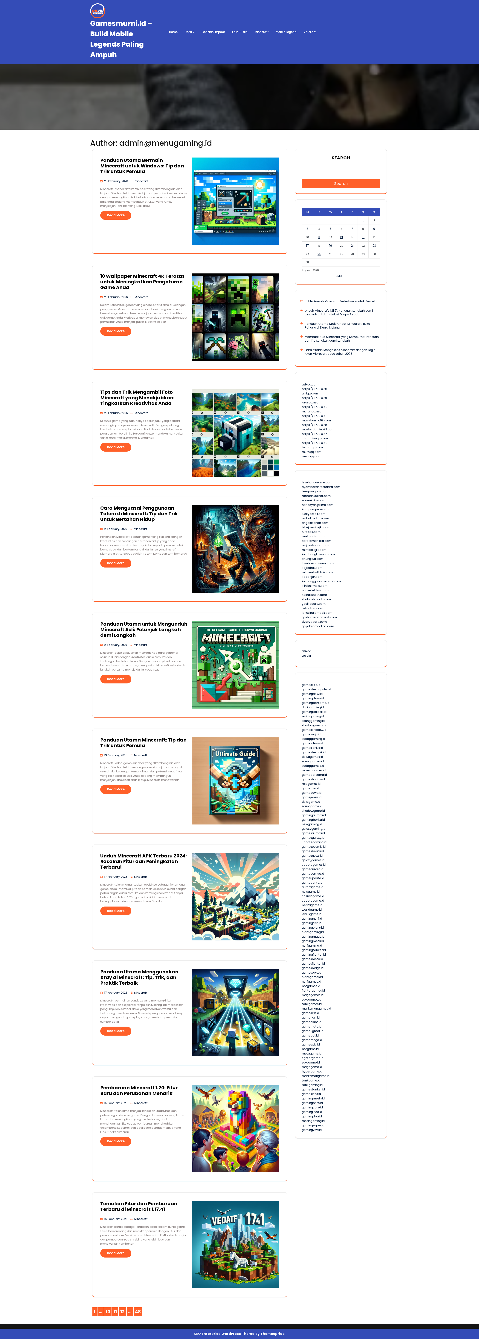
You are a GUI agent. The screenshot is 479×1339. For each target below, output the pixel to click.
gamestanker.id (313, 1089)
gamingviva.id (312, 1130)
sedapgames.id (313, 766)
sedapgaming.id (313, 739)
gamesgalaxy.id (313, 838)
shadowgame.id (313, 811)
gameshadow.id (313, 779)
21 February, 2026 (116, 529)
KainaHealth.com (314, 595)
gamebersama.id (314, 775)
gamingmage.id (313, 936)
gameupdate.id (313, 878)
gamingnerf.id (312, 918)
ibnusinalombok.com (317, 613)
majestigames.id (314, 770)
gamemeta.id (311, 1026)
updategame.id (313, 900)
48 (138, 1312)
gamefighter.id (312, 1031)
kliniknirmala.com (314, 586)
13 (341, 237)
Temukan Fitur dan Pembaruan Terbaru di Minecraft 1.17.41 (138, 1206)
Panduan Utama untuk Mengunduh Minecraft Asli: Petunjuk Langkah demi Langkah (143, 630)
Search (341, 158)
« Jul (339, 276)
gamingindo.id (312, 1112)
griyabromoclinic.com (318, 626)
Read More (116, 215)
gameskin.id (310, 1013)
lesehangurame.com (317, 482)
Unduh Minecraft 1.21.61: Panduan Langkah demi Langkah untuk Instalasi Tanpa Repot (339, 312)
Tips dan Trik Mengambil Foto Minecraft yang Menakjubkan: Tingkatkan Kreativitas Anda (137, 398)
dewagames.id (312, 757)
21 (352, 245)
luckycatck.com (313, 514)
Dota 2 (189, 32)
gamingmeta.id (313, 941)
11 (319, 237)
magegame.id (312, 1067)
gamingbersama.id (315, 703)
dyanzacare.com (314, 622)
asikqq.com (310, 384)
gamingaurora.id (314, 815)
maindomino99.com (316, 420)
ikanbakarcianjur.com (318, 563)
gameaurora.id (312, 869)
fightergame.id (312, 1058)
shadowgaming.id (314, 725)
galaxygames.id (313, 860)
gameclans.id (311, 1022)
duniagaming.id (313, 707)
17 (307, 245)
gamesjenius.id (312, 748)
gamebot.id (310, 1035)
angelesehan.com (315, 523)
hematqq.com (312, 447)
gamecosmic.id (313, 874)
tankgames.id (312, 1004)
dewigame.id (311, 802)
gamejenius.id (311, 797)
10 (109, 1312)
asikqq (306, 651)
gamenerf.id (311, 1017)
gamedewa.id (311, 793)
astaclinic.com (312, 608)
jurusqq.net (310, 402)
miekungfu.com (313, 536)
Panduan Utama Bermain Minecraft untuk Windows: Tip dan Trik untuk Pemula (142, 166)
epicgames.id (311, 999)
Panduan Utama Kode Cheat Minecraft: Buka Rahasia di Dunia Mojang (337, 326)
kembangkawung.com (318, 554)
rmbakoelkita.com (315, 518)
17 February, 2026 (116, 877)
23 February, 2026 (116, 297)
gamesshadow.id (314, 730)
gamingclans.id (313, 927)
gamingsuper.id (313, 1125)
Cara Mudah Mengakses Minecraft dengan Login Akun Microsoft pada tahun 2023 (340, 352)
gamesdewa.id (312, 743)
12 (123, 1312)
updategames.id (314, 865)
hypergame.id (312, 1071)
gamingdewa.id (313, 698)
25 (319, 254)
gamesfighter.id (313, 963)
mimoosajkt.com (314, 550)
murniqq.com (311, 452)
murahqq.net (311, 411)
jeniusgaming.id (313, 716)
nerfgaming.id (312, 945)
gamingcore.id (312, 1107)
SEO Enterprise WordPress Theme (224, 1334)
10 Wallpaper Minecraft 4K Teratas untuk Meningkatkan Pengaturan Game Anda (142, 282)
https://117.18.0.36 (314, 389)
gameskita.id (311, 685)
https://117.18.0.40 (314, 443)
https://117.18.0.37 (314, 434)
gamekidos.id (311, 1094)
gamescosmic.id (314, 847)
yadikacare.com (314, 604)
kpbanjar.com (312, 577)
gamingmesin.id (313, 1098)
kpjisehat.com (312, 568)
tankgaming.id (312, 1085)
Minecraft (262, 32)
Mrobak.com (311, 532)
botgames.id (311, 986)
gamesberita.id (313, 851)
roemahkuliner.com (316, 496)
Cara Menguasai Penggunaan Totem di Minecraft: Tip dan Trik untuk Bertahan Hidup (139, 514)
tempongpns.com (315, 491)
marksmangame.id (315, 1076)
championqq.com (315, 438)
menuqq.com (311, 456)
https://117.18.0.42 (314, 407)
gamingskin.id (311, 923)
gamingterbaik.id (314, 712)
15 (363, 237)
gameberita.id (312, 882)
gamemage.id (312, 1040)
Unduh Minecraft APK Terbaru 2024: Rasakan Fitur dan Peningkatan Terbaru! (143, 861)
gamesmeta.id (312, 959)
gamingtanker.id (314, 950)
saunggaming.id (313, 721)
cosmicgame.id (313, 896)
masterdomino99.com (318, 429)
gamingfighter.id (314, 954)
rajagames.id (311, 784)
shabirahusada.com (316, 599)
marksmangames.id (316, 1008)
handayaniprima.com (317, 505)
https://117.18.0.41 (314, 416)
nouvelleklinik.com (315, 590)
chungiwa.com (312, 559)
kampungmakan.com (317, 509)
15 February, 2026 (116, 1103)
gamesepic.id (311, 972)
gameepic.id (311, 1044)
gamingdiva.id (312, 1116)
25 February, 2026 (116, 181)
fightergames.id (313, 990)
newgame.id (311, 891)
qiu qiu (306, 655)
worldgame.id (312, 909)
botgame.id (310, 1049)
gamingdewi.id (312, 694)
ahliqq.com (310, 393)
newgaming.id (312, 824)
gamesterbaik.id (314, 752)
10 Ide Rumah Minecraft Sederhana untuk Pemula (340, 301)
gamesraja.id (311, 734)
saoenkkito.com (313, 500)
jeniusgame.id (311, 914)
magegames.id (313, 995)
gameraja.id (310, 788)
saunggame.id (312, 806)
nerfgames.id (311, 981)
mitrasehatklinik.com (317, 572)
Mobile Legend (286, 32)
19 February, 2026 (116, 755)
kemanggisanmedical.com (321, 581)
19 (330, 245)
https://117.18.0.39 (314, 398)
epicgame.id (311, 1062)
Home (173, 32)
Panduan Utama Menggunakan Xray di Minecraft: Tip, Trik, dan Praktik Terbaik (139, 977)
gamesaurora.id (313, 833)
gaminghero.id (312, 1103)
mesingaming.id (313, 1121)
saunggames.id (313, 761)
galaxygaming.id (313, 829)
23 (374, 245)
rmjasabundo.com (315, 545)
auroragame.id (312, 887)
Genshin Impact (213, 32)
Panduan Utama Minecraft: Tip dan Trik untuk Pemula (143, 743)
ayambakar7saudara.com (321, 487)
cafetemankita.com (316, 541)
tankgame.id (311, 1080)
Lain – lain (240, 32)
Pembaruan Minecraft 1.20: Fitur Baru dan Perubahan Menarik (139, 1090)
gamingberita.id (313, 820)
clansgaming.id (313, 932)
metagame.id (311, 1053)
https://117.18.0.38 (314, 425)
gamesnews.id (312, 856)
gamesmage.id (313, 968)
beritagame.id (312, 905)
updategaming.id (314, 842)
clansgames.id (312, 977)
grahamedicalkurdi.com (319, 617)
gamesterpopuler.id (316, 689)
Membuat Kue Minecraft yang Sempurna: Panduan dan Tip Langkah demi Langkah (342, 339)
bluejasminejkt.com (316, 527)
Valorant (310, 32)
